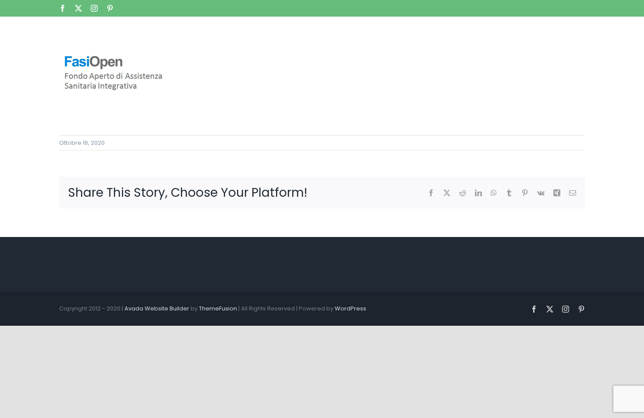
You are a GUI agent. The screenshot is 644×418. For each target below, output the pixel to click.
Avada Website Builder (156, 308)
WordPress (350, 308)
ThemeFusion (218, 308)
